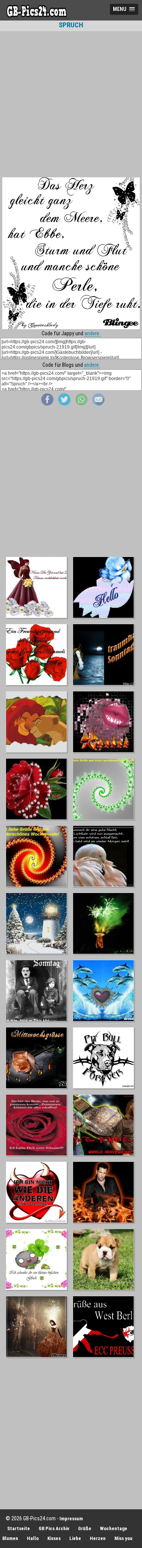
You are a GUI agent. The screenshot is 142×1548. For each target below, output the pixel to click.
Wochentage (113, 1528)
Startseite (18, 1528)
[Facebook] (47, 404)
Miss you (123, 1538)
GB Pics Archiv (54, 1528)
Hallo (33, 1538)
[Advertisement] (71, 104)
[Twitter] (64, 404)
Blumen (10, 1538)
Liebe (75, 1538)
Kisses (54, 1538)
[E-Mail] (98, 404)
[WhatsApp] (81, 404)
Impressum (71, 1518)
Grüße (84, 1528)
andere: (92, 333)
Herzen (98, 1538)
